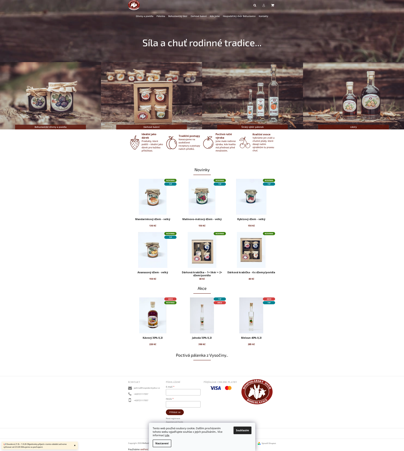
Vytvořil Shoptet (269, 443)
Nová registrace (173, 418)
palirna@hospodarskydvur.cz (147, 388)
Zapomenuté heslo (174, 422)
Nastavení (162, 443)
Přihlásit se (174, 412)
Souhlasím (242, 430)
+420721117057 (141, 394)
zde (167, 435)
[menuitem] (144, 16)
